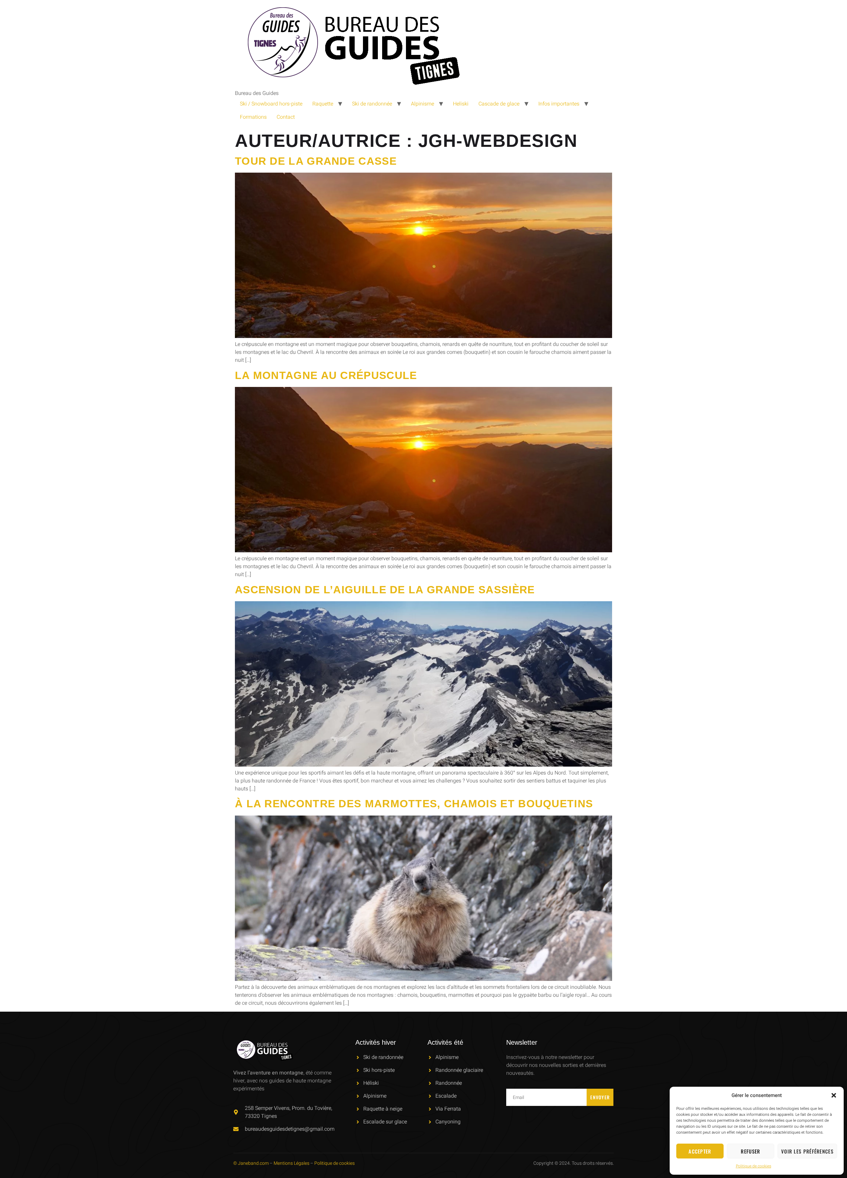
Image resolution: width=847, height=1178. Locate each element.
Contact (286, 117)
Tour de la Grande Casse (316, 161)
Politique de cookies (753, 1166)
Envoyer (600, 1097)
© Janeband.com (251, 1163)
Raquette (322, 104)
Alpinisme (422, 104)
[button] (833, 1095)
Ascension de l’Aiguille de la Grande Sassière (385, 590)
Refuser (750, 1151)
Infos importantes (558, 104)
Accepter (700, 1151)
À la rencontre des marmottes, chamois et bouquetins (414, 804)
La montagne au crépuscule (326, 375)
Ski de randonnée (372, 104)
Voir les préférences (807, 1151)
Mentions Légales (291, 1163)
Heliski (460, 104)
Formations (253, 117)
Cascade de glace (498, 104)
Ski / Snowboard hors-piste (271, 104)
